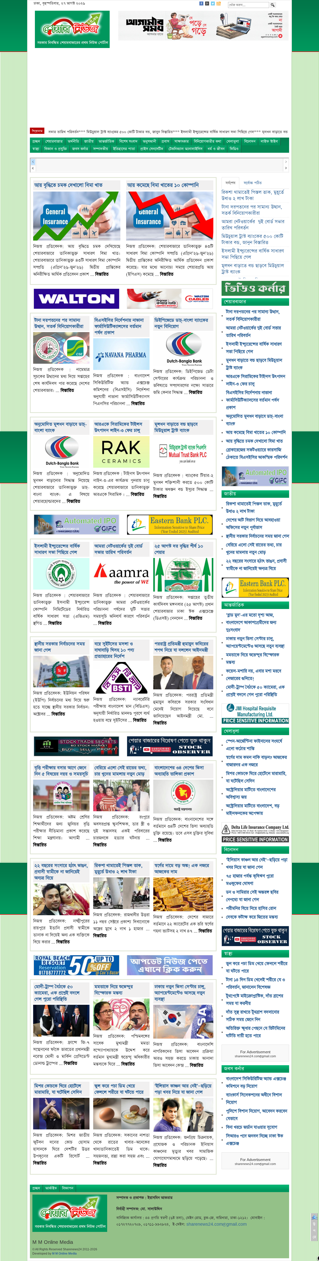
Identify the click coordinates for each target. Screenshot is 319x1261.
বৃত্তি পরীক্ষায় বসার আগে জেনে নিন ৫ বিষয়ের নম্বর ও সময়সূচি (61, 771)
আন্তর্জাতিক (106, 141)
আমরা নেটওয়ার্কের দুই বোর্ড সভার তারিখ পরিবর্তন (118, 549)
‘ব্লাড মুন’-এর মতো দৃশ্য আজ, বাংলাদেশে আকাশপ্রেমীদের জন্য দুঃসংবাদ (251, 622)
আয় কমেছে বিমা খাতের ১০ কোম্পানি (163, 185)
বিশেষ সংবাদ (128, 141)
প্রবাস (165, 141)
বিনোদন (249, 141)
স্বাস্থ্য (35, 148)
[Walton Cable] (169, 299)
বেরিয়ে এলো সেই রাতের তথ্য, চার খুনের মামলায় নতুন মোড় (120, 771)
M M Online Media (64, 1253)
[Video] (255, 290)
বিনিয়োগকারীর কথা (207, 141)
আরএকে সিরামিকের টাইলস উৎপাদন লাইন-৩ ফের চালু (118, 427)
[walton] (76, 299)
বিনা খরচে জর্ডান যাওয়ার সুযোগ (251, 1127)
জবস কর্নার (80, 148)
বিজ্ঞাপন (67, 1188)
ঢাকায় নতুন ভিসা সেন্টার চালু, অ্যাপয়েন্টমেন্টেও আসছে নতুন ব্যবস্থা (180, 993)
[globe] (76, 525)
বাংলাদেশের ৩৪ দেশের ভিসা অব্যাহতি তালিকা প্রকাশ (179, 771)
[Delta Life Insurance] (255, 833)
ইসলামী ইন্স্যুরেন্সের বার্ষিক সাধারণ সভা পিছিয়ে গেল (57, 549)
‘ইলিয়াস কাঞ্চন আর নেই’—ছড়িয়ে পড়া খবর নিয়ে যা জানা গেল (183, 1089)
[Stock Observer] (169, 747)
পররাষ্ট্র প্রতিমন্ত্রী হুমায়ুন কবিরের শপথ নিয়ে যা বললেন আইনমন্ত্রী (181, 647)
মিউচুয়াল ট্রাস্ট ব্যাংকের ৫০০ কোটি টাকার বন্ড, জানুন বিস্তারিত (252, 239)
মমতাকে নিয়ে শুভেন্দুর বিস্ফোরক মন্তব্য (113, 990)
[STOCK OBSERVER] (255, 936)
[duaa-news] (169, 965)
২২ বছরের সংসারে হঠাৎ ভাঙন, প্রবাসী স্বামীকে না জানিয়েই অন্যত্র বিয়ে (61, 871)
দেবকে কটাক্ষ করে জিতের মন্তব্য (252, 917)
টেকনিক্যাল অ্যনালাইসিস (185, 148)
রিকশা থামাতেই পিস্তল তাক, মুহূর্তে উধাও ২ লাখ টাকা (118, 868)
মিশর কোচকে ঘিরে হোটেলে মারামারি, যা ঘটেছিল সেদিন (58, 1089)
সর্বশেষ (230, 183)
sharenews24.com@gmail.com (216, 1224)
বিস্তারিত (102, 274)
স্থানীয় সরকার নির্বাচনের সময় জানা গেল (257, 536)
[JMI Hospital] (255, 714)
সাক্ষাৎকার (181, 141)
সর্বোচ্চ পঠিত (253, 183)
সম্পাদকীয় (100, 148)
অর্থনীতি (73, 141)
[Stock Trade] (76, 747)
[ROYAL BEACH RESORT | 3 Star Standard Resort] (76, 965)
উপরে (314, 1231)
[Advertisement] (159, 90)
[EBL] (169, 525)
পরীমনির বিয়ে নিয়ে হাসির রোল (251, 908)
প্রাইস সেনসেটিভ (151, 148)
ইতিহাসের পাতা (124, 148)
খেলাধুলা (233, 141)
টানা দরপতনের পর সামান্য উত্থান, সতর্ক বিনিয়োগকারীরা (58, 323)
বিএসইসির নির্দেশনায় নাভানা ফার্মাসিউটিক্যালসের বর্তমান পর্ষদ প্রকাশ (119, 326)
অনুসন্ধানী (149, 141)
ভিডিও (234, 148)
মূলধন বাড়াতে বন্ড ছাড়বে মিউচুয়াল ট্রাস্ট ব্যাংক (176, 427)
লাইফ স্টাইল (269, 141)
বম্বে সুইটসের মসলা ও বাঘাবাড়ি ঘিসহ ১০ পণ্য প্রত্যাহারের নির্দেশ (114, 650)
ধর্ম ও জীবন (216, 148)
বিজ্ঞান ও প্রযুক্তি (55, 148)
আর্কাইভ (51, 1188)
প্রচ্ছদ (36, 141)
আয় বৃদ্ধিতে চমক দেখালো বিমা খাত (68, 185)
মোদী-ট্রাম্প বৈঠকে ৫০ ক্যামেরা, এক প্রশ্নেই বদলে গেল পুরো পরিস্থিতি (57, 993)
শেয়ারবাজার (54, 141)
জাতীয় (88, 141)
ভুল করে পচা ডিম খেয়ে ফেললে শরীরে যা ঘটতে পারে (119, 1089)
